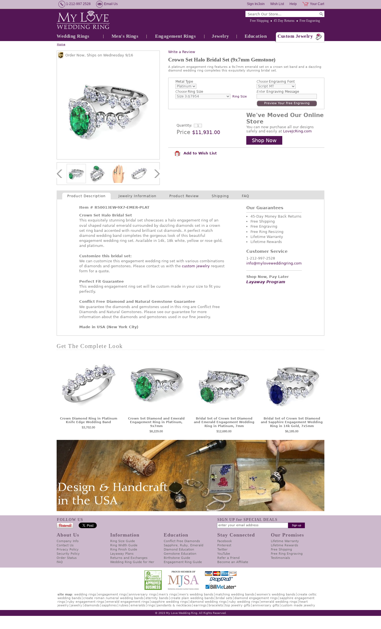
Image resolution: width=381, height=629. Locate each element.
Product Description (86, 196)
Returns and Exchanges (129, 558)
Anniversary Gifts (265, 605)
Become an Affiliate (232, 562)
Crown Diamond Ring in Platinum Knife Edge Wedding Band (88, 420)
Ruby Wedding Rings (244, 602)
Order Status (67, 558)
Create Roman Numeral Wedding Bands (113, 598)
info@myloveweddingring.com (274, 263)
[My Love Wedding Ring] (83, 20)
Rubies (124, 605)
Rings (151, 605)
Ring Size (189, 92)
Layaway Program (265, 282)
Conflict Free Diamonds (182, 541)
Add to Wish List (199, 153)
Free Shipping (259, 21)
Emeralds (138, 605)
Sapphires (109, 605)
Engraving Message (278, 92)
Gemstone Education (180, 554)
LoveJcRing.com (297, 131)
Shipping (220, 196)
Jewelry (220, 36)
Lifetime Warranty (285, 541)
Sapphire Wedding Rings (169, 602)
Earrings (200, 605)
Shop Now (264, 140)
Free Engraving (310, 21)
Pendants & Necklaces (174, 605)
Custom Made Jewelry (298, 605)
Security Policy (68, 554)
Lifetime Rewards (284, 545)
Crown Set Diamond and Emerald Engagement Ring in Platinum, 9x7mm (156, 422)
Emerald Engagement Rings (127, 602)
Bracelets (216, 605)
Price (183, 132)
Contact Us (65, 545)
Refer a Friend (228, 558)
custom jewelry (196, 266)
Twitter (222, 549)
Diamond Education (179, 549)
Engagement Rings (175, 36)
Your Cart (317, 4)
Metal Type (184, 82)
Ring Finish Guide (123, 549)
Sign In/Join (256, 4)
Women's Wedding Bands (276, 594)
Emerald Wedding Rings (279, 602)
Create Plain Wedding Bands (192, 598)
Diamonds (92, 605)
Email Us (111, 4)
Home (61, 44)
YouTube (223, 554)
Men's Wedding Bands (196, 594)
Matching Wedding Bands (235, 594)
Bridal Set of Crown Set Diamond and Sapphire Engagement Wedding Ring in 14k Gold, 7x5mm (292, 422)
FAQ (245, 196)
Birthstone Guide (177, 558)
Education (256, 36)
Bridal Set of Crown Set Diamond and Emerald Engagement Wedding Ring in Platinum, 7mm (224, 422)
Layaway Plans (122, 554)
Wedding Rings (73, 36)
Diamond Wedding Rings (208, 602)
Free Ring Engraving (287, 554)
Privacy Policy (68, 549)
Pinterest (224, 545)
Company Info (68, 541)
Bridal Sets (224, 598)
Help (293, 4)
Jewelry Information (137, 196)
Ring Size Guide (122, 541)
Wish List (277, 4)
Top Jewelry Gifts (237, 605)
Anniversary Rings (143, 594)
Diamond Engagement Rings (256, 598)
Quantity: (184, 125)
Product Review (184, 196)
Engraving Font (276, 82)
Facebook (224, 541)
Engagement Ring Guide (183, 562)
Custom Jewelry (295, 36)
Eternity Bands (157, 598)
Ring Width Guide (124, 545)
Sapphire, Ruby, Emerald (183, 545)
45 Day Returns (284, 21)
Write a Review (181, 52)
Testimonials (280, 558)
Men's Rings (125, 36)
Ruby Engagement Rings (85, 602)
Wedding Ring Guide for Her (132, 562)
